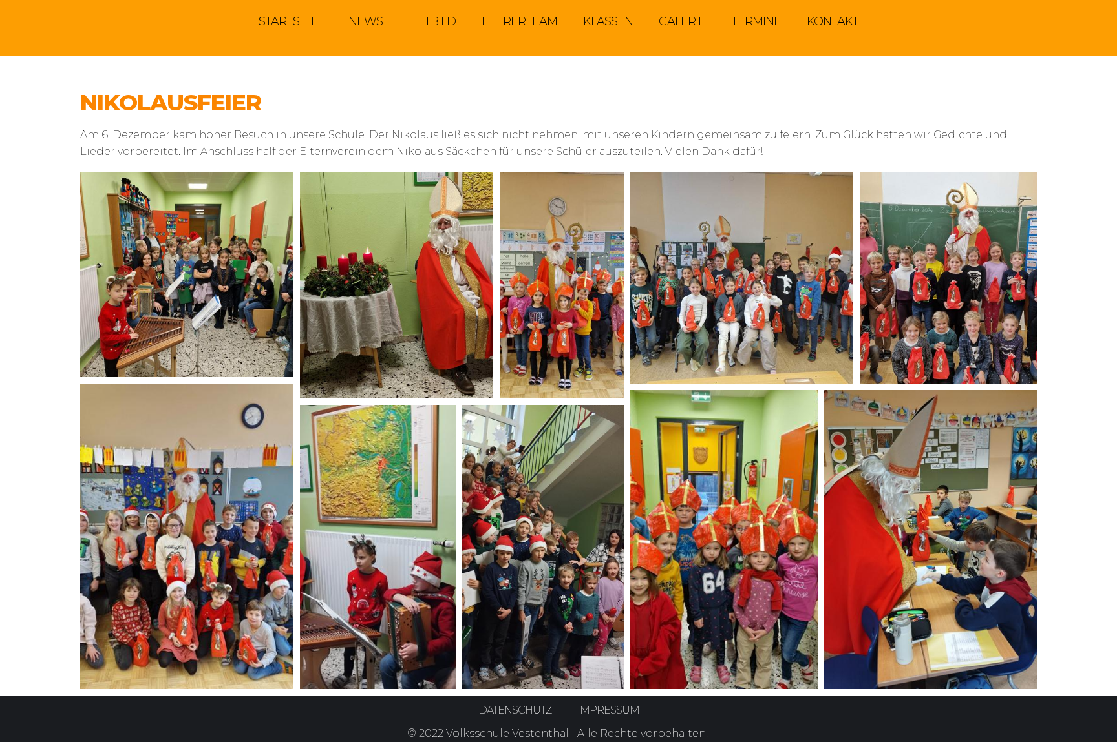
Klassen (608, 21)
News (365, 21)
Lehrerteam (519, 21)
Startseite (291, 21)
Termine (756, 21)
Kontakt (832, 21)
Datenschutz (514, 710)
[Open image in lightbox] (186, 274)
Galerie (682, 21)
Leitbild (432, 21)
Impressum (608, 710)
